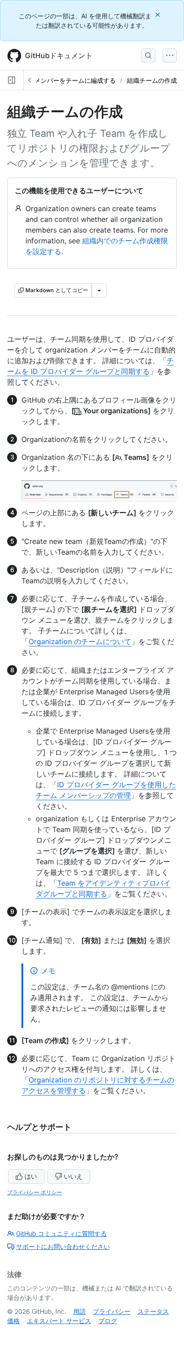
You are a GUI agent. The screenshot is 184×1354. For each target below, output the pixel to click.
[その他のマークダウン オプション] (99, 290)
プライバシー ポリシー (34, 1192)
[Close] (158, 14)
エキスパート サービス (59, 1320)
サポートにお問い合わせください (63, 1246)
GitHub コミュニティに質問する (61, 1233)
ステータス (153, 1311)
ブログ (107, 1320)
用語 (79, 1311)
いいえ (73, 1176)
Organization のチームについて (80, 641)
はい (31, 1176)
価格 (13, 1320)
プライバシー (111, 1311)
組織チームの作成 (152, 80)
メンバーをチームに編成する (75, 80)
